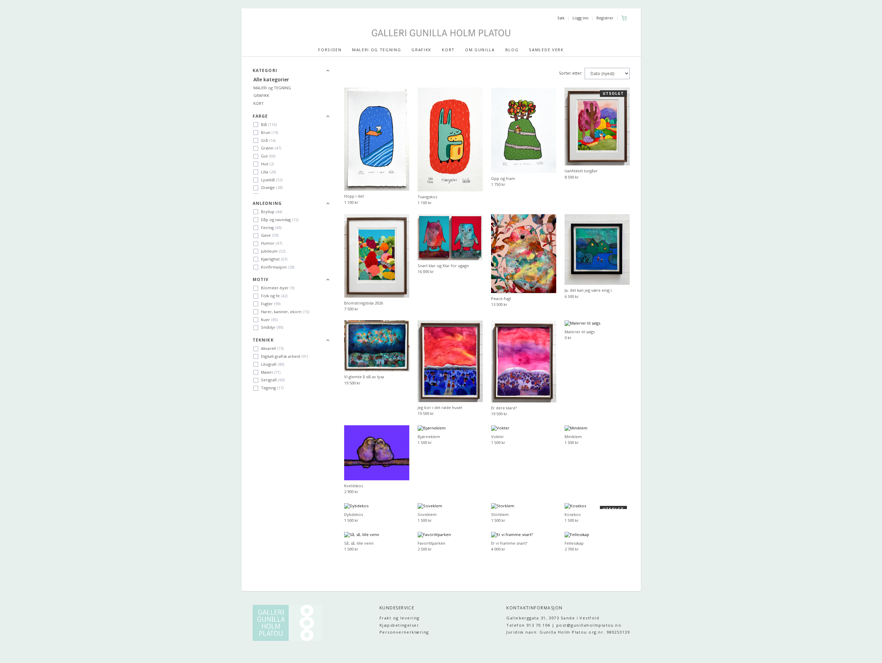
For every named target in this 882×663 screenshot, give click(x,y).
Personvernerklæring (404, 632)
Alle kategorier (271, 79)
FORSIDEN (329, 49)
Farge (260, 116)
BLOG (512, 49)
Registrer (604, 17)
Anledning (267, 203)
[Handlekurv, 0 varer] (624, 18)
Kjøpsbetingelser (399, 625)
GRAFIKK (421, 49)
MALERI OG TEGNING (376, 49)
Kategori (265, 70)
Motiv (261, 279)
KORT (448, 49)
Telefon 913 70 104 (528, 625)
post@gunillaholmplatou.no (588, 625)
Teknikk (263, 340)
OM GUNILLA (480, 49)
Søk (561, 17)
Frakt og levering (399, 617)
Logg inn (580, 17)
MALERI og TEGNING (272, 87)
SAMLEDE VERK (546, 49)
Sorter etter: (571, 73)
